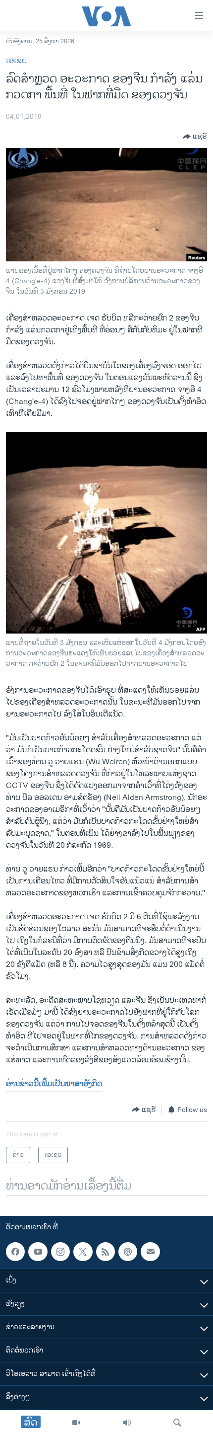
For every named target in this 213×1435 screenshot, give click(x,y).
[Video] (76, 1422)
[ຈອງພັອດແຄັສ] (150, 1251)
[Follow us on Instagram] (60, 1251)
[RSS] (105, 1251)
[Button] (195, 137)
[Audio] (127, 1422)
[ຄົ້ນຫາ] (177, 1422)
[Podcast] (127, 1251)
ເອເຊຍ (16, 61)
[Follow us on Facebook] (15, 1251)
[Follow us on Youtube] (37, 1251)
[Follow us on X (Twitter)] (82, 1251)
